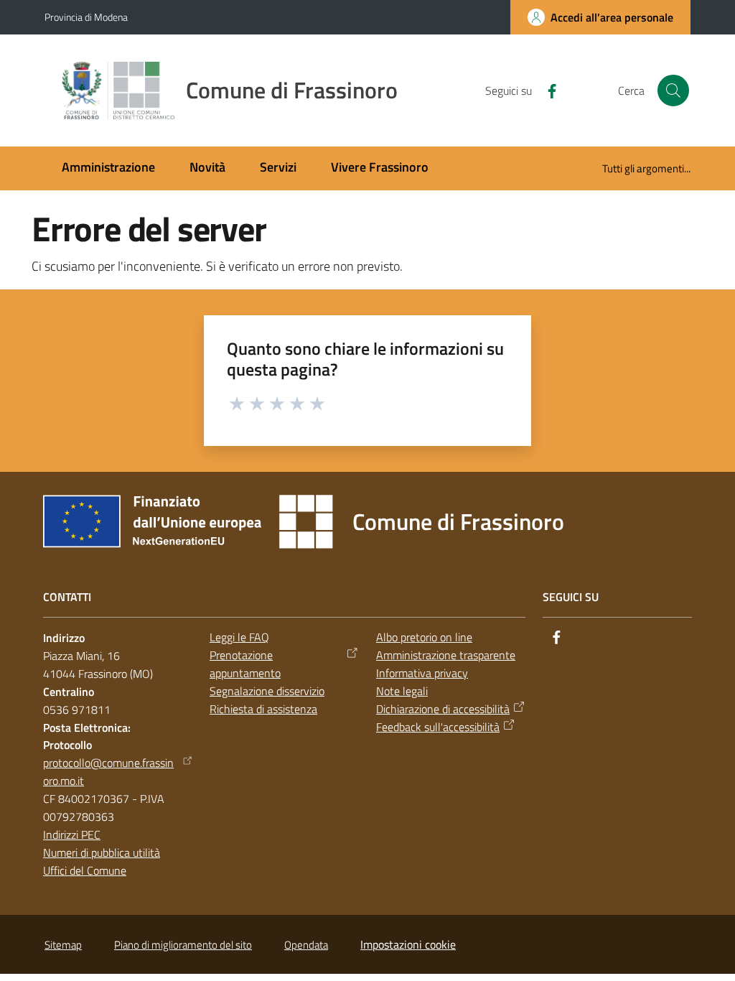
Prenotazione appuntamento (245, 664)
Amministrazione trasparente (445, 655)
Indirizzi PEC (71, 834)
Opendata (306, 944)
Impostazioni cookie (408, 944)
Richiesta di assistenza (263, 708)
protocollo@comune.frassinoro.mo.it (108, 771)
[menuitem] (108, 168)
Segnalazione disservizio (267, 690)
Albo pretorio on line (424, 637)
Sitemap (63, 944)
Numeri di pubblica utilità (101, 852)
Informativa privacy (422, 673)
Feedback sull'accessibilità (438, 726)
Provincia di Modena (86, 16)
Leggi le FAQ (239, 637)
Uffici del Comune (84, 870)
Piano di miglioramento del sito (183, 944)
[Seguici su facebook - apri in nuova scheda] (546, 89)
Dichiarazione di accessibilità (443, 708)
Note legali (402, 690)
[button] (673, 90)
